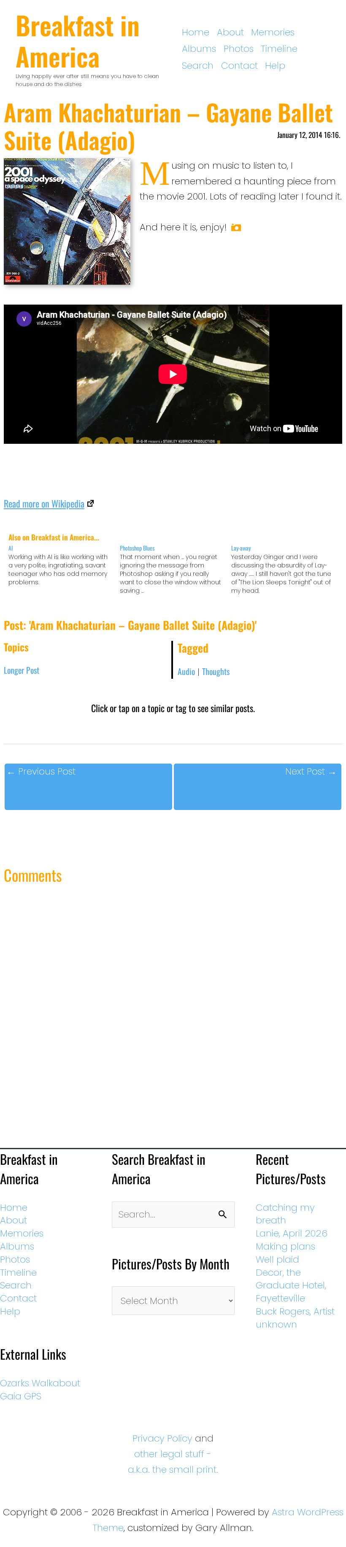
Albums (199, 48)
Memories (273, 32)
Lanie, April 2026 (291, 1233)
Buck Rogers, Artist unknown (295, 1318)
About (230, 32)
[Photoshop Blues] (175, 569)
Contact (239, 65)
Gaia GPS (20, 1396)
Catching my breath (285, 1214)
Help (275, 65)
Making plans (285, 1246)
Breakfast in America (78, 40)
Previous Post (41, 771)
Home (195, 32)
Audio (186, 671)
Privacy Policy (162, 1438)
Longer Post (21, 670)
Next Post (311, 771)
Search (198, 65)
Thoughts (216, 671)
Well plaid (277, 1259)
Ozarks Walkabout (40, 1383)
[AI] (64, 565)
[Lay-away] (287, 569)
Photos (239, 48)
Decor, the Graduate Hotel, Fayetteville (291, 1285)
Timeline (279, 48)
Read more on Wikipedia (44, 503)
